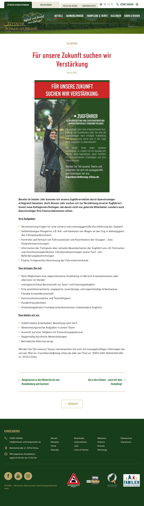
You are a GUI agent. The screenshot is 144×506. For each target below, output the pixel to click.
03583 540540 (126, 4)
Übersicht (73, 404)
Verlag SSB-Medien (70, 6)
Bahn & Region (132, 16)
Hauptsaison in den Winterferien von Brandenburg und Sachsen (40, 382)
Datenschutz (126, 438)
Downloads (79, 438)
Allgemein (72, 43)
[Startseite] (24, 21)
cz (108, 4)
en (105, 4)
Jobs (76, 446)
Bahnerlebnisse (75, 16)
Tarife (53, 446)
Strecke (101, 446)
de (101, 4)
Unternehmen (80, 442)
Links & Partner (81, 450)
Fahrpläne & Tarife (97, 16)
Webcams (101, 438)
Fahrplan (55, 442)
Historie (101, 442)
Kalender (116, 16)
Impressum (126, 442)
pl (112, 4)
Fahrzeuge (102, 450)
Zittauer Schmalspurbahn (18, 5)
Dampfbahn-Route (89, 6)
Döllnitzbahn (46, 5)
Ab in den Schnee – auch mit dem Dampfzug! (105, 382)
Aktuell (58, 16)
